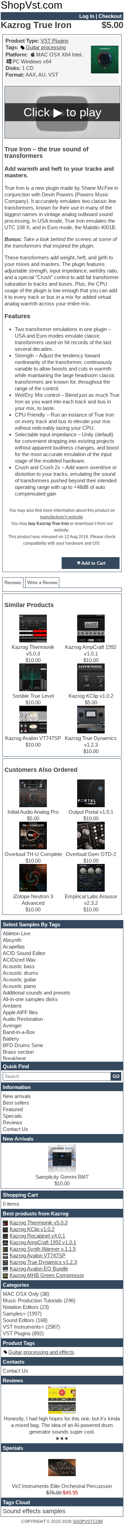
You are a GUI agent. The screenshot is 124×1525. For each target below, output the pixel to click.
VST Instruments (22, 1327)
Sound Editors (18, 1320)
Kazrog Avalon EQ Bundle (39, 1269)
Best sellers (16, 1103)
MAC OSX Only (21, 1294)
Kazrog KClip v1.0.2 (32, 1229)
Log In (86, 16)
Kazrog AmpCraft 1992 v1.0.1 (43, 1242)
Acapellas (14, 946)
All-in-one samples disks (30, 999)
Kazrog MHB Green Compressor (47, 1275)
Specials (12, 1116)
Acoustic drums (20, 973)
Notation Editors (21, 1307)
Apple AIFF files (20, 1012)
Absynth (12, 940)
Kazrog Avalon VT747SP (37, 1255)
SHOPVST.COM (88, 1521)
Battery (11, 1039)
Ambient (12, 1006)
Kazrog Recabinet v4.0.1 (37, 1236)
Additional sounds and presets (36, 993)
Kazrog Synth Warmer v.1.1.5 (43, 1249)
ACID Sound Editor (24, 953)
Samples (13, 1314)
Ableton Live (16, 933)
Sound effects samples (34, 1511)
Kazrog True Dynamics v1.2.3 (43, 1262)
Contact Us (15, 1129)
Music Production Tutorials (32, 1300)
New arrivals (17, 1096)
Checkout (110, 16)
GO (116, 1076)
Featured (13, 1109)
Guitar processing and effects (41, 1352)
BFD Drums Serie (23, 1045)
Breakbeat (14, 1058)
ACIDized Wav (19, 960)
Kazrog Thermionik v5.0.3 (39, 1222)
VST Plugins (55, 41)
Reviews (12, 1122)
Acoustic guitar (19, 979)
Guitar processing (46, 47)
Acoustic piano (19, 986)
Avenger (12, 1025)
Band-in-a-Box (19, 1032)
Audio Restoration (23, 1019)
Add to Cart (93, 563)
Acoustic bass (19, 966)
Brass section (18, 1052)
